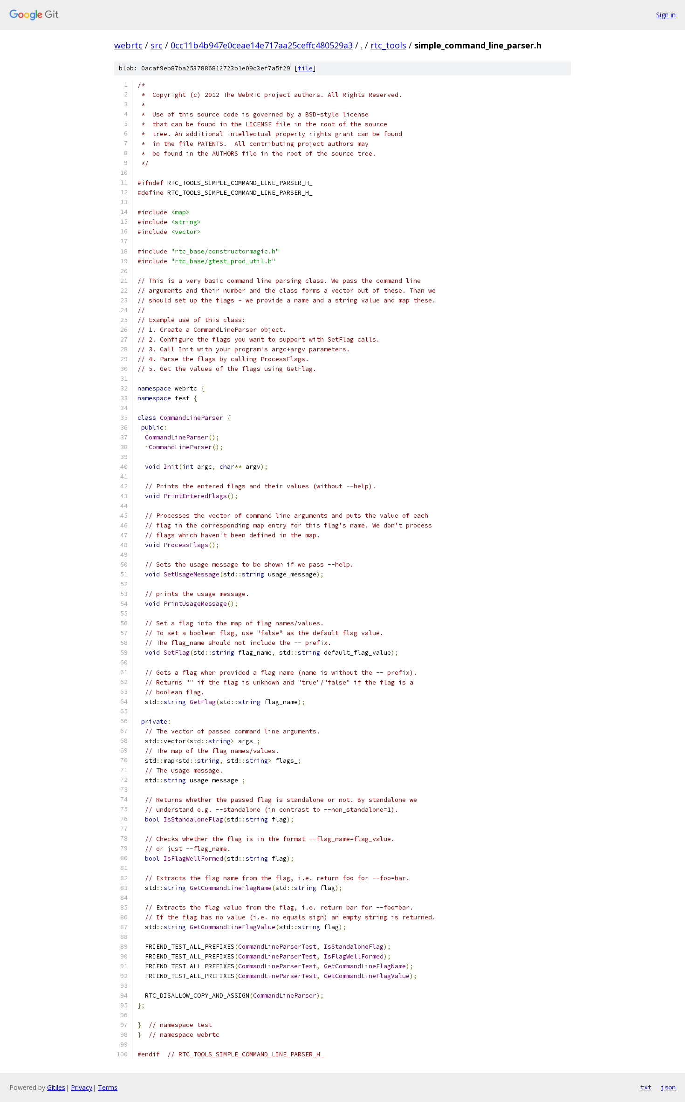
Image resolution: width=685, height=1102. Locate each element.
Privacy (81, 1087)
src (157, 45)
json (668, 1087)
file (305, 68)
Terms (107, 1087)
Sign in (666, 14)
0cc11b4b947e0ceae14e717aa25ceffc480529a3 (262, 45)
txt (645, 1087)
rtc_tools (388, 45)
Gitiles (56, 1087)
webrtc (128, 45)
